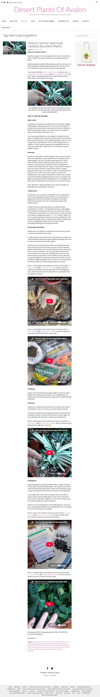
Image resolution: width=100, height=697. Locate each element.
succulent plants (38, 649)
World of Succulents (57, 649)
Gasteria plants (32, 645)
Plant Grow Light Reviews (17, 693)
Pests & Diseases (86, 691)
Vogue (50, 675)
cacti (41, 642)
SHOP (73, 693)
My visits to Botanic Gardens (45, 691)
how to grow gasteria (46, 647)
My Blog (24, 21)
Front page (64, 687)
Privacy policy (49, 693)
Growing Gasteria (57, 645)
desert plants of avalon (56, 644)
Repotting (59, 693)
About (10, 687)
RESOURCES (6, 27)
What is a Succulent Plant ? (50, 695)
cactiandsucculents (59, 642)
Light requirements (14, 691)
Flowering (56, 687)
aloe (33, 642)
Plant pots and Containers (35, 693)
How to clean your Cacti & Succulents (34, 689)
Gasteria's (49, 645)
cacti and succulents (48, 642)
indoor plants (56, 647)
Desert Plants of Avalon (60, 74)
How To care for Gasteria (50, 72)
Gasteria (64, 644)
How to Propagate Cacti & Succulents (59, 689)
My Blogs (32, 691)
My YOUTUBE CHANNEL (46, 21)
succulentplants (47, 649)
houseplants (66, 645)
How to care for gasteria (34, 647)
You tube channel (33, 574)
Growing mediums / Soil (84, 687)
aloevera (37, 642)
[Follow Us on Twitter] (4, 2)
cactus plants (38, 644)
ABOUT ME (13, 21)
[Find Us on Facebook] (1, 2)
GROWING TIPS (63, 21)
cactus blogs (31, 644)
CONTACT (85, 21)
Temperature (86, 693)
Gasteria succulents (41, 645)
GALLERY (76, 21)
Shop (33, 21)
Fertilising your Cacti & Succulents (40, 687)
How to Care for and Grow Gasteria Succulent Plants (45, 44)
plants (62, 647)
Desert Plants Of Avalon (50, 9)
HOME (4, 21)
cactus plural (45, 644)
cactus (66, 642)
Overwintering (75, 691)
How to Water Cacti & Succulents (82, 689)
